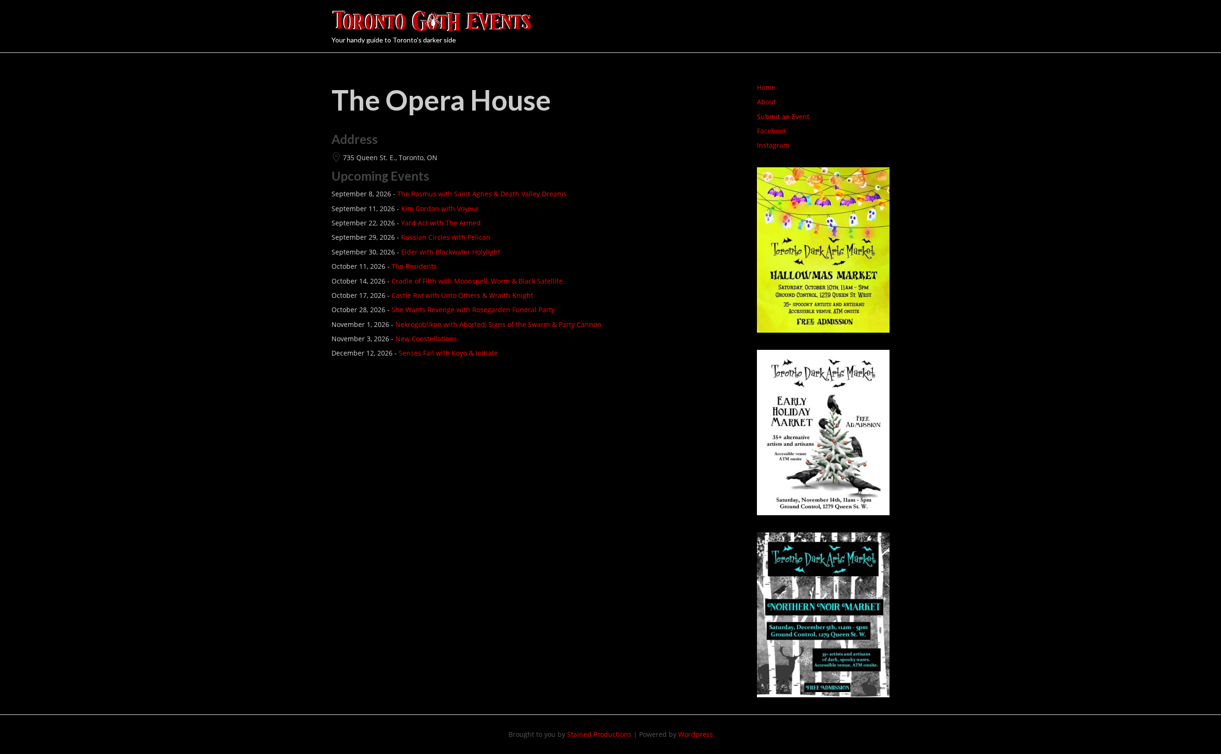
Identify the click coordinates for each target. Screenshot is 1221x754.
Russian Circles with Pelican (445, 237)
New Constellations (426, 338)
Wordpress (695, 734)
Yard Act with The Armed (441, 222)
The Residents (414, 266)
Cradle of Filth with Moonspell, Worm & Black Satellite (477, 280)
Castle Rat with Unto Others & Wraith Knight (462, 295)
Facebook (771, 130)
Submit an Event (783, 116)
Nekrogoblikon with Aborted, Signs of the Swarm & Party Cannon (498, 324)
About (766, 101)
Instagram (773, 145)
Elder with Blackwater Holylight (450, 251)
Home (766, 87)
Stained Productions (599, 734)
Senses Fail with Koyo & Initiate (448, 352)
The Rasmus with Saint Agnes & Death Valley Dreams (482, 193)
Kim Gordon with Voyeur (440, 208)
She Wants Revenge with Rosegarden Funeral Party (473, 309)
